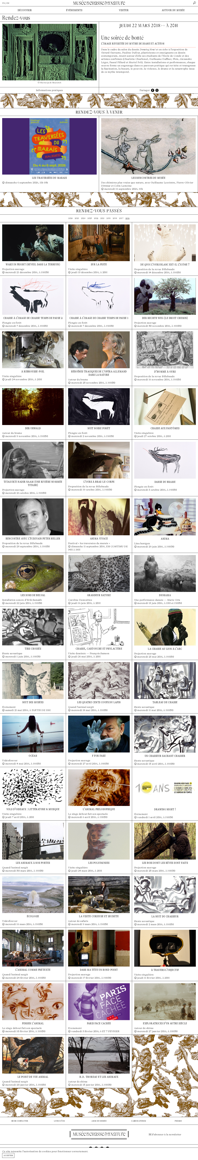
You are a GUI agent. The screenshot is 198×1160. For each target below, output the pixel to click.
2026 (70, 218)
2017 (121, 218)
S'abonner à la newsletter (166, 1134)
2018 (115, 218)
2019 (109, 218)
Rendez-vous (16, 17)
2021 (102, 218)
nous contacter (19, 1120)
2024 (83, 218)
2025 (77, 218)
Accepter (8, 1155)
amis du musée (99, 1120)
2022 (96, 218)
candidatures (138, 1120)
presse (178, 1120)
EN (7, 3)
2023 (90, 218)
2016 (128, 218)
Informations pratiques (49, 90)
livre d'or (59, 1120)
